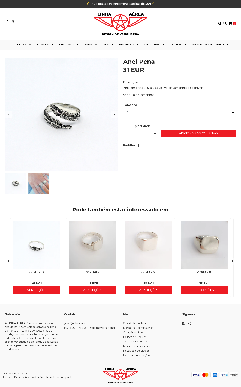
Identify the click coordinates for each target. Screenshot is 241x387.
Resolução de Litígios (136, 350)
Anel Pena (36, 271)
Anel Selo (93, 271)
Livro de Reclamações (136, 355)
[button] (220, 24)
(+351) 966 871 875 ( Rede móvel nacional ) (90, 327)
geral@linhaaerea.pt (76, 323)
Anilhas (176, 44)
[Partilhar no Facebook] (139, 145)
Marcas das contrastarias (138, 327)
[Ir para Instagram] (13, 22)
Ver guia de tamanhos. (139, 95)
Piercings (66, 44)
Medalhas (151, 44)
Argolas (20, 44)
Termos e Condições (135, 341)
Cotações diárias (133, 332)
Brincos (43, 44)
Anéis (88, 44)
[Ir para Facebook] (7, 22)
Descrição (130, 82)
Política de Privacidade (137, 346)
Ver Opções (36, 290)
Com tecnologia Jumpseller (56, 377)
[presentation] (8, 114)
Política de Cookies (134, 337)
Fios (106, 44)
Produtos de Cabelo (208, 44)
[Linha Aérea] (120, 23)
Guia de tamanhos (134, 323)
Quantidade (142, 126)
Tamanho (130, 105)
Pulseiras (126, 44)
